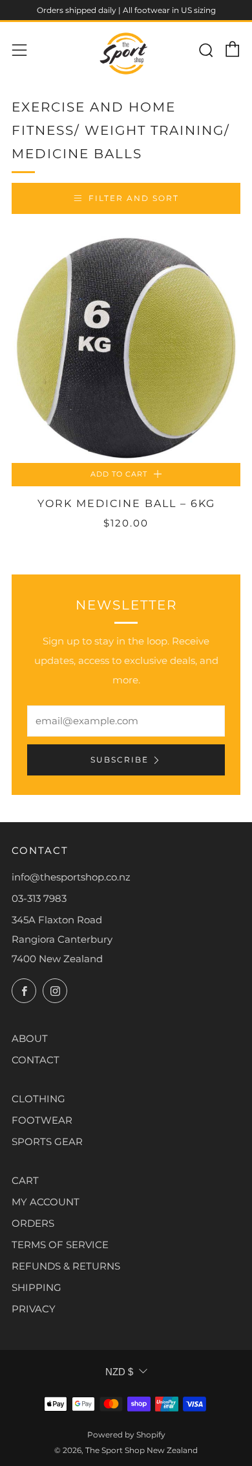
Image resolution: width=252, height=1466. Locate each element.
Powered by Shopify (126, 1434)
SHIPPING (36, 1287)
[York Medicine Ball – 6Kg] (126, 348)
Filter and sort (134, 198)
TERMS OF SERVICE (60, 1244)
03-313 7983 (39, 898)
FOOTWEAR (42, 1120)
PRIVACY (34, 1309)
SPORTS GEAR (47, 1141)
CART (25, 1180)
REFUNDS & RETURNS (66, 1266)
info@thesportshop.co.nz (71, 877)
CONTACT (35, 1060)
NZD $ (119, 1371)
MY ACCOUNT (45, 1202)
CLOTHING (38, 1099)
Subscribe (119, 759)
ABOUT (30, 1038)
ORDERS (33, 1223)
